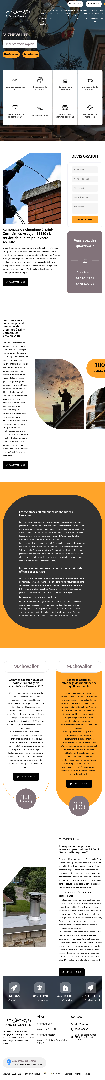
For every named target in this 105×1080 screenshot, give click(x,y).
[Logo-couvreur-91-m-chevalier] (19, 20)
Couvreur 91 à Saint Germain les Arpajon (42, 17)
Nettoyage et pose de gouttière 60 (17, 1035)
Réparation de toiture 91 (68, 13)
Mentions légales (82, 1074)
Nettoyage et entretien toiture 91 (65, 115)
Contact (68, 1074)
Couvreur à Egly (44, 1024)
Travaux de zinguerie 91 (50, 15)
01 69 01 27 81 (75, 4)
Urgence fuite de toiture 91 (86, 15)
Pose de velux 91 (102, 15)
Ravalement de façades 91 (90, 115)
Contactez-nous (31, 54)
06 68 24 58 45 (94, 4)
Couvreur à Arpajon (46, 1035)
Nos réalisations (11, 54)
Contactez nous (59, 12)
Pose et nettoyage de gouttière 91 (95, 16)
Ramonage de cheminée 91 (78, 15)
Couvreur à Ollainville (47, 1029)
